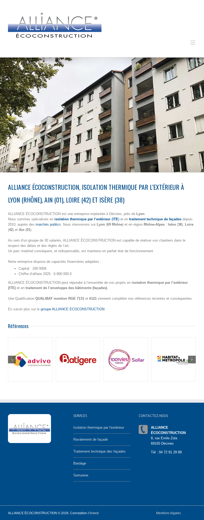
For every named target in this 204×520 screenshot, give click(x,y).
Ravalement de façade (90, 439)
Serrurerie (80, 475)
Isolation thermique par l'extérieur (98, 427)
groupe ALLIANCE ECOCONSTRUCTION (72, 309)
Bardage (79, 463)
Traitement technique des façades (99, 451)
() (86, 219)
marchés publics (48, 224)
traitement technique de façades (155, 219)
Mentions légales (168, 513)
